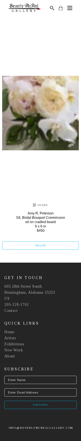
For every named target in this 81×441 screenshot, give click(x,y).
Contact (11, 311)
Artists (10, 338)
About (9, 356)
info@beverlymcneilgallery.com (41, 427)
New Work (13, 350)
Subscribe (40, 405)
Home (9, 332)
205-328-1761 (16, 304)
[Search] (52, 8)
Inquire (40, 245)
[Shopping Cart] (61, 8)
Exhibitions (14, 344)
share (42, 205)
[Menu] (69, 8)
